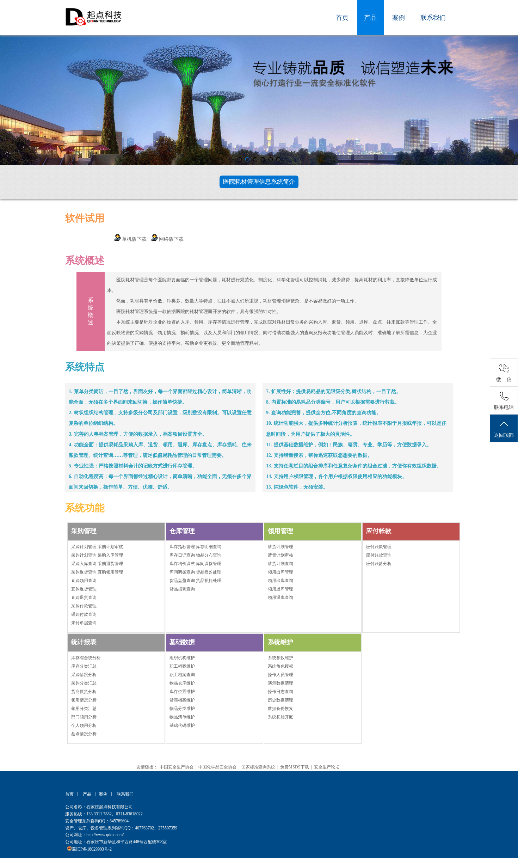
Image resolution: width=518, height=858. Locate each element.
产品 (370, 17)
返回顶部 (504, 435)
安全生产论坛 (326, 767)
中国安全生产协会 (176, 767)
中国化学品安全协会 (217, 767)
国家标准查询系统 (258, 767)
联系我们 (433, 17)
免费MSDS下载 (294, 767)
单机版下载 (134, 239)
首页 (342, 17)
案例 (398, 17)
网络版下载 (171, 239)
